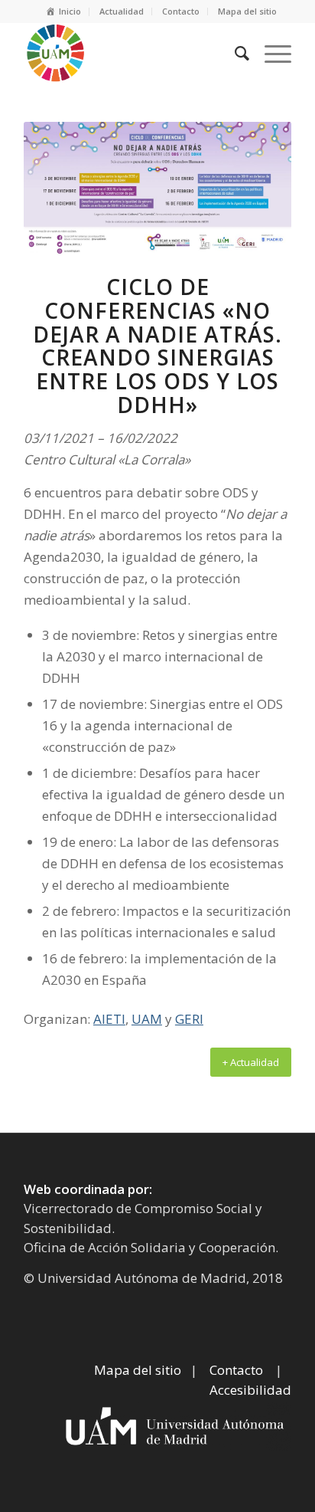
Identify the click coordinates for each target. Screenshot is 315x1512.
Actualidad (121, 11)
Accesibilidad (250, 1390)
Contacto (181, 11)
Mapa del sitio (247, 11)
